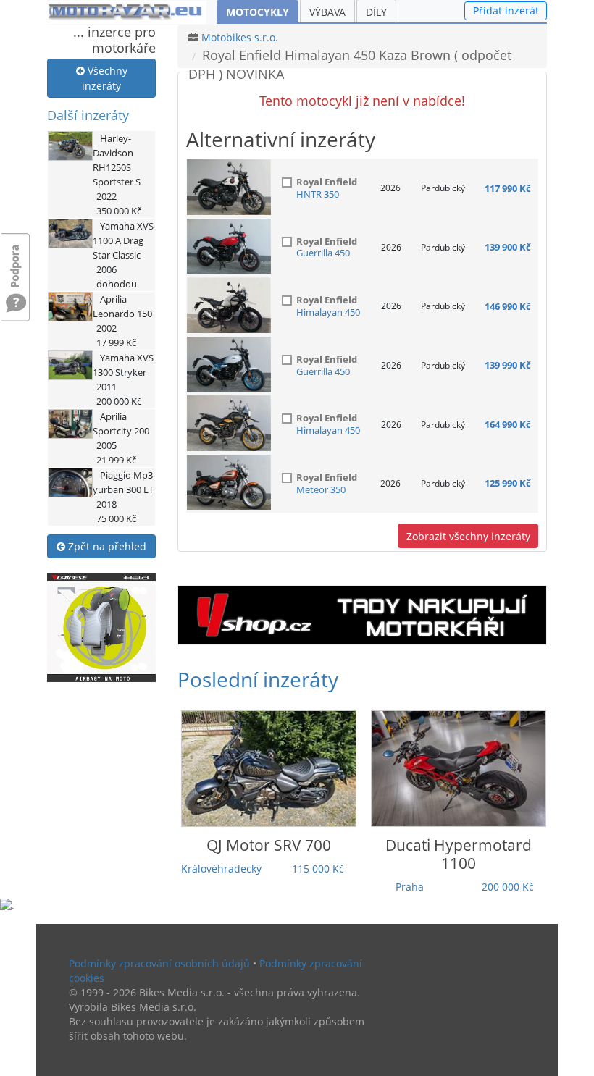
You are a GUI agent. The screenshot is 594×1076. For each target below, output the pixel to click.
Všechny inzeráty (104, 78)
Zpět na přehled (105, 546)
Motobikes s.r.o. (239, 37)
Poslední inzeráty (257, 679)
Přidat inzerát (506, 10)
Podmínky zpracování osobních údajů (159, 963)
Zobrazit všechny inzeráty (468, 536)
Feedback (15, 259)
